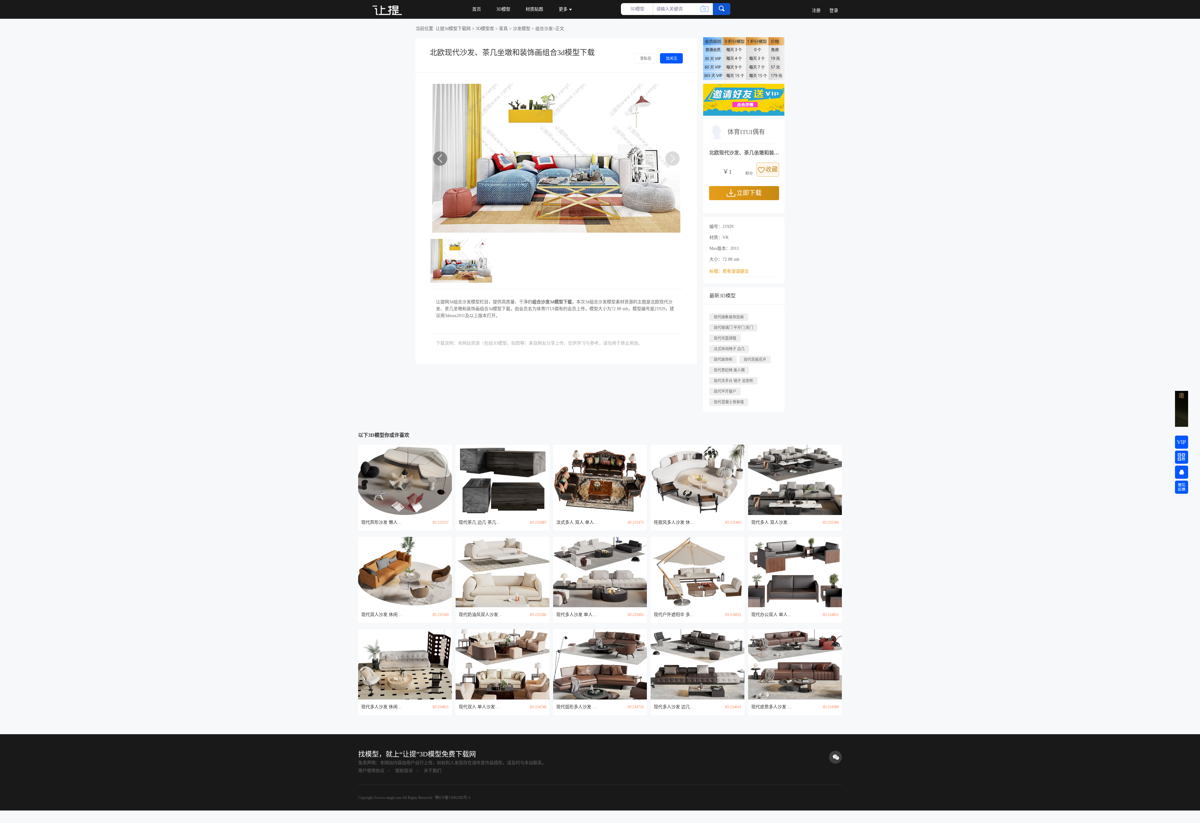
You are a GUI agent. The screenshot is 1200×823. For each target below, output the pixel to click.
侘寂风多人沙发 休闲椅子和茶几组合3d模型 (676, 522)
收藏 (771, 169)
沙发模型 (521, 28)
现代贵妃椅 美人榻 (729, 370)
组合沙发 (544, 28)
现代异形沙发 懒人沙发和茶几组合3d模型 (383, 522)
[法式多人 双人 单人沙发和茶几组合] (600, 480)
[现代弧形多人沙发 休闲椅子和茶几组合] (600, 664)
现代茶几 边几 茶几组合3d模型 (480, 522)
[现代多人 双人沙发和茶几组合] (795, 480)
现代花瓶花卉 (755, 359)
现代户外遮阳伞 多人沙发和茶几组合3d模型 (676, 614)
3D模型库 (485, 28)
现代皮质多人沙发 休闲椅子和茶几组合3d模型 (773, 706)
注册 (816, 10)
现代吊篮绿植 (725, 338)
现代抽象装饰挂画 (729, 317)
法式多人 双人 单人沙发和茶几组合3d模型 (578, 522)
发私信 (645, 58)
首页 (476, 9)
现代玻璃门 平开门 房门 (733, 328)
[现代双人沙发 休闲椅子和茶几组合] (405, 572)
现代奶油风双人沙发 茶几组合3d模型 (480, 614)
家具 (503, 28)
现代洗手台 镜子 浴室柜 (733, 381)
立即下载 (749, 192)
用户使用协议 (371, 770)
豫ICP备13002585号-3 (452, 797)
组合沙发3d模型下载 (552, 302)
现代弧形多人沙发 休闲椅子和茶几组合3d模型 (578, 706)
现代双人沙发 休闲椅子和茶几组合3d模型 (383, 614)
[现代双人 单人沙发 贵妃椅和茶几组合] (502, 664)
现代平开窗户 (725, 391)
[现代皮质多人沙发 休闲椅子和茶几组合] (795, 664)
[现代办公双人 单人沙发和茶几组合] (795, 572)
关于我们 (432, 770)
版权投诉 (404, 770)
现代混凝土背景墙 (729, 402)
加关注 (671, 58)
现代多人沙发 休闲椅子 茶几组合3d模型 (383, 706)
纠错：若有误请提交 (729, 271)
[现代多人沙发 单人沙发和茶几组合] (600, 572)
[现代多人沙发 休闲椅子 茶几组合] (405, 664)
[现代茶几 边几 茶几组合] (502, 480)
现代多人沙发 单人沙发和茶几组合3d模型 (578, 614)
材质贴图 (534, 9)
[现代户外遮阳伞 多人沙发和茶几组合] (697, 572)
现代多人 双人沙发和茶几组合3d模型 (773, 522)
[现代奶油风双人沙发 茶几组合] (502, 572)
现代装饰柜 (723, 359)
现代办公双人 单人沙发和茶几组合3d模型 (773, 614)
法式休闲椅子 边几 (729, 349)
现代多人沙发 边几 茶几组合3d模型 (676, 706)
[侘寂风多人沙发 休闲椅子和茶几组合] (697, 480)
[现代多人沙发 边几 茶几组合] (697, 664)
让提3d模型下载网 (453, 28)
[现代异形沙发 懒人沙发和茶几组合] (405, 480)
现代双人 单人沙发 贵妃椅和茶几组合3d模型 (480, 706)
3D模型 (503, 9)
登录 (833, 10)
